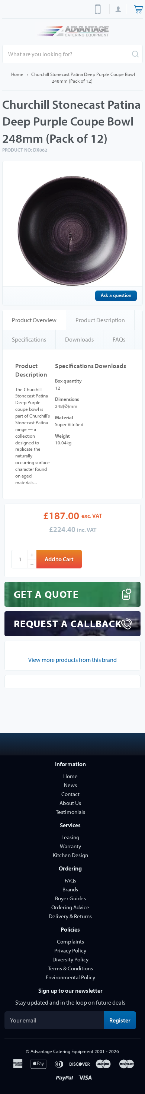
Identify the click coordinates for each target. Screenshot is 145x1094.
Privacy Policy (70, 950)
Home (17, 74)
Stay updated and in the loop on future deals (70, 1002)
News (70, 785)
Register (122, 1020)
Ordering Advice (70, 907)
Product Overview (34, 320)
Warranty (70, 846)
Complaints (70, 941)
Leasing (70, 837)
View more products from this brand (72, 659)
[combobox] (72, 54)
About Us (70, 802)
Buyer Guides (70, 898)
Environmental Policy (70, 977)
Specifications (29, 339)
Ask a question (116, 295)
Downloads (79, 339)
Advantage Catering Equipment (61, 1051)
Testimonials (70, 811)
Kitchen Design (70, 855)
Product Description (100, 320)
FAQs (119, 339)
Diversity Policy (70, 959)
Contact (70, 793)
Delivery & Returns (70, 916)
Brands (70, 889)
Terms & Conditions (70, 968)
